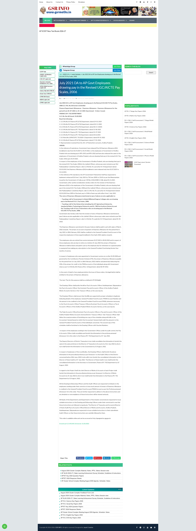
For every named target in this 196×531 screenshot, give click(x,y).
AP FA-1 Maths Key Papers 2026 (135, 116)
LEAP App (43, 71)
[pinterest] (154, 2)
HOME (48, 20)
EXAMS (131, 20)
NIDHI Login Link (45, 99)
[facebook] (136, 2)
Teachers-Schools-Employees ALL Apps (46, 82)
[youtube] (143, 2)
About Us (49, 2)
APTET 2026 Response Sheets (71, 478)
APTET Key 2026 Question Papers (72, 476)
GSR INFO (58, 527)
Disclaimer (81, 2)
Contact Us (59, 2)
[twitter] (147, 2)
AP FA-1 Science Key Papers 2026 (72, 501)
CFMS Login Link (45, 102)
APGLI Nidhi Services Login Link (46, 87)
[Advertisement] (98, 48)
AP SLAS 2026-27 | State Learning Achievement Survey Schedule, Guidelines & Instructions (91, 473)
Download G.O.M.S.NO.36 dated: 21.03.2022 (74, 423)
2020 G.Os (66, 74)
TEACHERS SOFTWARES (78, 20)
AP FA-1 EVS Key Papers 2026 (71, 518)
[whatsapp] (151, 2)
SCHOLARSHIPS (119, 20)
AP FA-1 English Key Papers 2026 (72, 515)
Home (41, 2)
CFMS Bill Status (45, 96)
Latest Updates (76, 74)
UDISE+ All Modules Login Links (46, 75)
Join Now (117, 66)
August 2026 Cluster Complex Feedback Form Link (77, 492)
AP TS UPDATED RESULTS (100, 20)
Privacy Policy (70, 2)
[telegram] (140, 2)
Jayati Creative (88, 527)
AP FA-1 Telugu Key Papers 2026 (135, 111)
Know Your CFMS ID (46, 93)
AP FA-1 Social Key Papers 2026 (71, 504)
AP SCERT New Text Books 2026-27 (52, 31)
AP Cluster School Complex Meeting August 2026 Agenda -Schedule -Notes (85, 481)
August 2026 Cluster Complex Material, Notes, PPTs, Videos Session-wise (85, 470)
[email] (151, 527)
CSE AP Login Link (45, 79)
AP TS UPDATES (59, 20)
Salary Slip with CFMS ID (47, 90)
